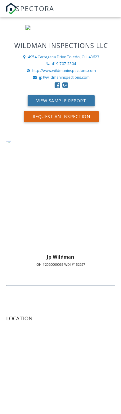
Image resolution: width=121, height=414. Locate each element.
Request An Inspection (61, 116)
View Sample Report (61, 101)
